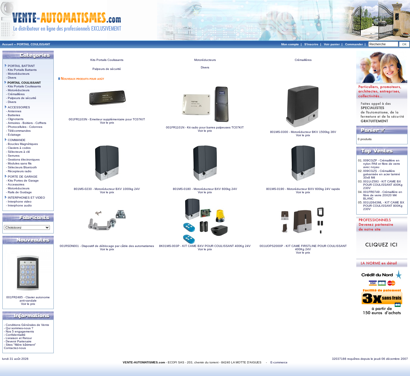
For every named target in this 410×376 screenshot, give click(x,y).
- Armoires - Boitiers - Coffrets (25, 123)
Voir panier (332, 44)
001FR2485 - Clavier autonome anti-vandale (28, 299)
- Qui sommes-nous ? (18, 328)
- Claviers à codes (17, 147)
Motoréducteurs (205, 60)
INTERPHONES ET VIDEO (26, 197)
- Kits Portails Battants (20, 69)
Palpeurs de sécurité (106, 69)
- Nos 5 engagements (19, 331)
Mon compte (290, 44)
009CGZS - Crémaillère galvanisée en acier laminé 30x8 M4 (381, 174)
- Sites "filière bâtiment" (20, 344)
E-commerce (279, 362)
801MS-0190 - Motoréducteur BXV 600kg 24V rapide (303, 189)
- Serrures (12, 155)
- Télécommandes (17, 130)
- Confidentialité (15, 334)
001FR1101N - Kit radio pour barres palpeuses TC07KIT (205, 127)
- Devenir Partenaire (18, 341)
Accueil (7, 44)
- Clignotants (13, 119)
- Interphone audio (18, 205)
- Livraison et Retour (18, 338)
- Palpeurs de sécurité (20, 98)
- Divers (10, 77)
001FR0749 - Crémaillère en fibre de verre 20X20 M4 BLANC (382, 195)
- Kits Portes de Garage (21, 180)
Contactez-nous (15, 348)
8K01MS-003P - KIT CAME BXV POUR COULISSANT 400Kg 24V (205, 246)
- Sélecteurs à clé (17, 151)
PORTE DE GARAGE (22, 176)
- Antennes (12, 111)
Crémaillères (303, 60)
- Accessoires (14, 184)
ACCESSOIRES (18, 107)
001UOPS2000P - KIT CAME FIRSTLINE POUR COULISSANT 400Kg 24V (303, 247)
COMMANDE (16, 140)
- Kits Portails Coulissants (22, 86)
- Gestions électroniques (22, 159)
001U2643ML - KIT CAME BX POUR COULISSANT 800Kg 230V (383, 206)
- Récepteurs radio (18, 171)
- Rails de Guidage (18, 192)
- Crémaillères (14, 94)
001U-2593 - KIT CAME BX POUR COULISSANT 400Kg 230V (382, 185)
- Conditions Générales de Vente (26, 324)
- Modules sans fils (18, 163)
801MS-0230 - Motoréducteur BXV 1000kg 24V (107, 189)
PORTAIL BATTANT (21, 66)
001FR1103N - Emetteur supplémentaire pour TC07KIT (107, 119)
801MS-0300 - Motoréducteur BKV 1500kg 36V (303, 132)
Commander (354, 44)
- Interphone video (18, 201)
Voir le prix (28, 303)
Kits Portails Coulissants (106, 60)
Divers (205, 67)
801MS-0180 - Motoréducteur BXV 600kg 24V (205, 189)
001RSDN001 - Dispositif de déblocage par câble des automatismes (107, 246)
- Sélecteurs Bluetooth (20, 167)
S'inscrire (311, 44)
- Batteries (12, 115)
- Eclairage (12, 134)
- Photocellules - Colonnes (23, 126)
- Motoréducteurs (16, 73)
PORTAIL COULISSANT (33, 44)
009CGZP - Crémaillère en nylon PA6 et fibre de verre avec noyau (381, 164)
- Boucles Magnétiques (21, 144)
